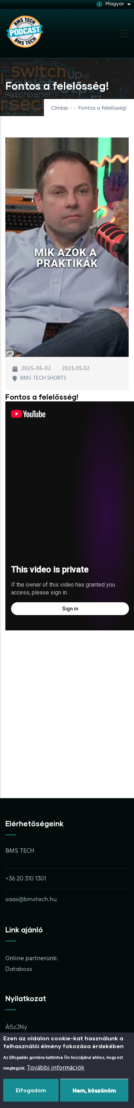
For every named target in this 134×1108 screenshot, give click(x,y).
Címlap (59, 108)
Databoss (18, 969)
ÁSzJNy (16, 1027)
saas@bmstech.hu (31, 899)
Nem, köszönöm (94, 1090)
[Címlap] (25, 31)
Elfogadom (31, 1090)
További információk (55, 1068)
